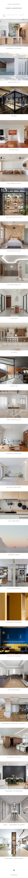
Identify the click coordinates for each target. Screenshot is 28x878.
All (4, 14)
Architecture (12, 14)
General (22, 14)
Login (2, 20)
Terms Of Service (14, 875)
